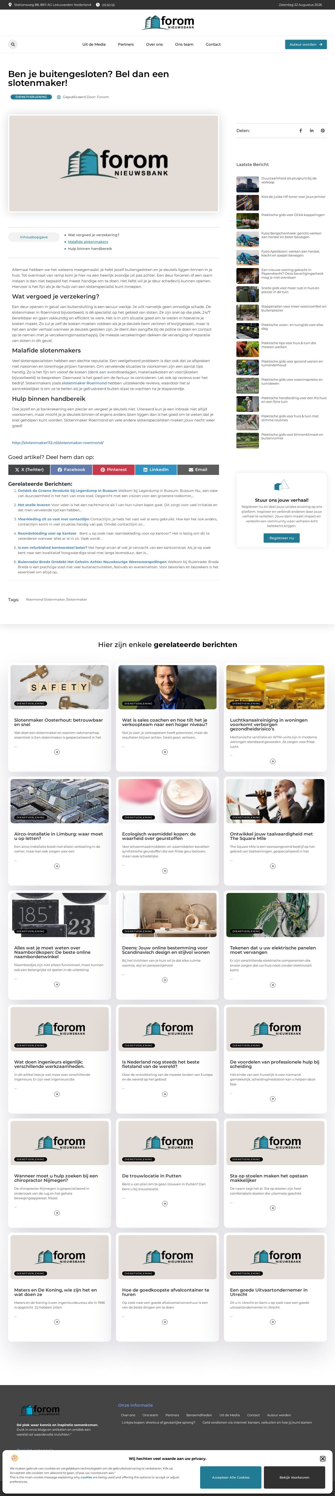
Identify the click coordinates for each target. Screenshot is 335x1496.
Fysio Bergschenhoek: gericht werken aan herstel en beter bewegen (291, 235)
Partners (126, 44)
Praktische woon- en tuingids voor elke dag (292, 327)
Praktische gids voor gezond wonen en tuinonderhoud (292, 363)
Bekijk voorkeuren (294, 1477)
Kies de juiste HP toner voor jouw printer (293, 197)
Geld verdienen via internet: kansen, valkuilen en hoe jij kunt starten (257, 1422)
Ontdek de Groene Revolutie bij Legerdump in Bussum (67, 490)
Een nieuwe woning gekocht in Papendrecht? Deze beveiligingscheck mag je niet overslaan (292, 273)
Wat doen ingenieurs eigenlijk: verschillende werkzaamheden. (49, 1064)
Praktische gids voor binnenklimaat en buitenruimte (292, 436)
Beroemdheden (199, 1415)
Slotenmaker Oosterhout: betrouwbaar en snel (58, 722)
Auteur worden (279, 1415)
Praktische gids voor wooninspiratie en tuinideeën (292, 381)
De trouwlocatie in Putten (151, 1176)
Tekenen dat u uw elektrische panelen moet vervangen (273, 950)
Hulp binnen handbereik (90, 248)
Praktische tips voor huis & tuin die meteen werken (288, 345)
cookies (86, 1477)
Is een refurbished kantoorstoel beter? (52, 547)
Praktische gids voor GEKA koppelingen (293, 215)
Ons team (184, 44)
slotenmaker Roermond (84, 383)
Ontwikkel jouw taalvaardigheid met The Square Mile (271, 836)
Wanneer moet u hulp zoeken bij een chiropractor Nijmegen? (56, 1178)
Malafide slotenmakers (88, 242)
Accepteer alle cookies (231, 1477)
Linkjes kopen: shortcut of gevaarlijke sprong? (158, 1422)
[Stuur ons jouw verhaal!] (281, 484)
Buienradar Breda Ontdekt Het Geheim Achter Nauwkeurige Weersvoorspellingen (92, 562)
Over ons (154, 44)
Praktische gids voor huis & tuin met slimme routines (290, 418)
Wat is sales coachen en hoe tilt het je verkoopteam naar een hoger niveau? (164, 722)
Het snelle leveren (34, 505)
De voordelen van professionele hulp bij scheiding (274, 1064)
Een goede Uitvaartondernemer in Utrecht (269, 1292)
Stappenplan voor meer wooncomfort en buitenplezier (293, 308)
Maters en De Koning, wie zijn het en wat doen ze (55, 1292)
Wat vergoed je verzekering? (93, 235)
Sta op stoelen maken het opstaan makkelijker (269, 1178)
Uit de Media (94, 44)
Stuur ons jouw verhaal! (282, 500)
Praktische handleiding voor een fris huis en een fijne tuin (293, 400)
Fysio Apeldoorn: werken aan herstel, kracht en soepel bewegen (290, 253)
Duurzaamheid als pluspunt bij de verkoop (289, 180)
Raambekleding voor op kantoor (47, 533)
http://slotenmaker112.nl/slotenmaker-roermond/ (58, 442)
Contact (213, 44)
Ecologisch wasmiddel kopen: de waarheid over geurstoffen (159, 836)
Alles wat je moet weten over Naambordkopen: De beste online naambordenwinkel (52, 952)
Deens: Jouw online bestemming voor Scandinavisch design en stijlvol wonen (166, 950)
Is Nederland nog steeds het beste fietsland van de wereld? (160, 1064)
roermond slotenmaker (45, 599)
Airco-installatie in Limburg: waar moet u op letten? (58, 836)
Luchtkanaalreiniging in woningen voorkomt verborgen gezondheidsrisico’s (269, 724)
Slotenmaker (76, 599)
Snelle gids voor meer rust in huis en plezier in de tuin (290, 290)
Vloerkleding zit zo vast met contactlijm (54, 519)
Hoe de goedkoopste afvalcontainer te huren (165, 1292)
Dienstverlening (31, 97)
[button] (322, 1458)
